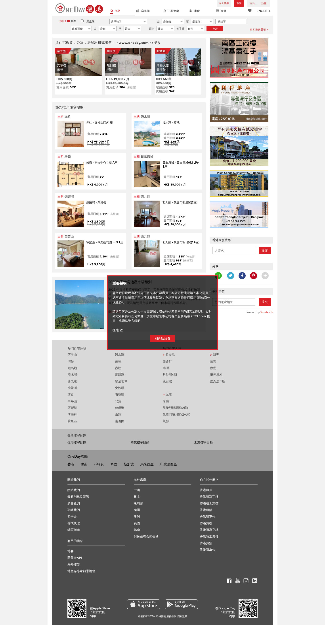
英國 (137, 523)
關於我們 (73, 490)
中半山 (72, 401)
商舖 (223, 11)
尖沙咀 (119, 388)
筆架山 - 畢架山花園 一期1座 (104, 242)
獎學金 (72, 517)
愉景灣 (72, 388)
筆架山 (65, 236)
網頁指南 (73, 530)
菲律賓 (99, 464)
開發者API (74, 558)
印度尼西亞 (168, 464)
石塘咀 (119, 395)
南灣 (166, 368)
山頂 (118, 414)
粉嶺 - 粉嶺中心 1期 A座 (101, 163)
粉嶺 (64, 157)
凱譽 (166, 421)
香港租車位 (207, 517)
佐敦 (118, 361)
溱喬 (213, 361)
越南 (84, 464)
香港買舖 (206, 543)
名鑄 (166, 401)
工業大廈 (173, 11)
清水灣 (72, 375)
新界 (214, 355)
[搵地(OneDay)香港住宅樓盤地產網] (79, 8)
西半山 (72, 355)
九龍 (167, 395)
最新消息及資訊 (78, 497)
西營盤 (72, 408)
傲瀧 (213, 368)
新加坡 (129, 464)
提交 (265, 250)
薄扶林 (72, 414)
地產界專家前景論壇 (81, 571)
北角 (118, 401)
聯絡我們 (73, 510)
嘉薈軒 (167, 361)
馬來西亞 (147, 464)
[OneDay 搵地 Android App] (181, 604)
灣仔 (71, 361)
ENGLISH (263, 11)
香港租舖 (206, 510)
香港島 (169, 355)
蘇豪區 (72, 421)
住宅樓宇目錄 (76, 442)
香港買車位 (207, 550)
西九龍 (142, 197)
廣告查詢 (73, 503)
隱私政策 (182, 616)
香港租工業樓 (209, 503)
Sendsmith (266, 312)
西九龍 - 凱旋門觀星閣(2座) (179, 203)
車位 (197, 11)
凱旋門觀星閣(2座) (175, 408)
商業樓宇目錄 (140, 442)
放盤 (239, 3)
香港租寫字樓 (209, 497)
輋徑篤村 (216, 375)
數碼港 (119, 408)
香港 (70, 464)
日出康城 (143, 157)
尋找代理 (73, 523)
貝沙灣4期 (170, 375)
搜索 (215, 29)
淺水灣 (142, 117)
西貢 (71, 395)
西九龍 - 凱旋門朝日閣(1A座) (180, 242)
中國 (137, 490)
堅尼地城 (121, 381)
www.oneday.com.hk (136, 42)
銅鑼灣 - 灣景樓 (96, 203)
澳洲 (137, 517)
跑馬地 (72, 368)
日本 (137, 497)
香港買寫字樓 (209, 530)
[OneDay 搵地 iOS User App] (143, 604)
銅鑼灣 (65, 197)
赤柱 (64, 117)
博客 (70, 551)
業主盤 (90, 21)
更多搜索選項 (258, 29)
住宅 (117, 11)
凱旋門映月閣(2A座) (176, 414)
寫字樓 (145, 11)
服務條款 (171, 616)
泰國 (114, 464)
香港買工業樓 (209, 536)
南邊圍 (119, 421)
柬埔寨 (138, 503)
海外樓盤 (224, 3)
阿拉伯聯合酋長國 (146, 536)
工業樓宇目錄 (203, 442)
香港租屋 (206, 490)
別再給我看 (162, 338)
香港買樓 (206, 523)
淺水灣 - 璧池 (171, 123)
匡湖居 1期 (217, 381)
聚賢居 (167, 381)
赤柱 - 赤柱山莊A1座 (99, 123)
